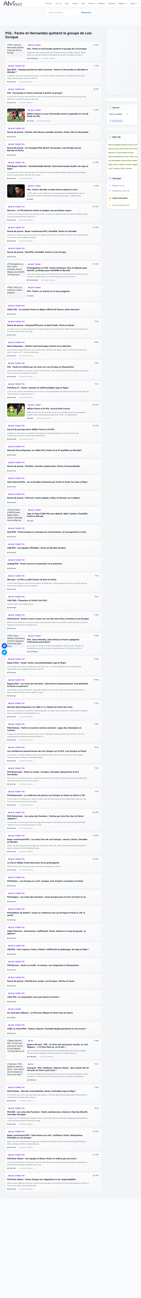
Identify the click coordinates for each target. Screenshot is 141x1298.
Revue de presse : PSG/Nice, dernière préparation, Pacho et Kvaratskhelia (43, 466)
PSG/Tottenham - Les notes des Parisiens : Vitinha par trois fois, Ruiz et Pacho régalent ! (45, 817)
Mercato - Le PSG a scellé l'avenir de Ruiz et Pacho (31, 579)
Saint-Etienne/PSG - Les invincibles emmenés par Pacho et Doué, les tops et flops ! (47, 482)
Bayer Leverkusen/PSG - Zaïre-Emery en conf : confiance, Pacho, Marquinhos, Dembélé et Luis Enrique (45, 1136)
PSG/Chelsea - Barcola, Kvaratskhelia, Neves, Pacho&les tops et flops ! (41, 1091)
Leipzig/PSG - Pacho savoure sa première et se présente (34, 563)
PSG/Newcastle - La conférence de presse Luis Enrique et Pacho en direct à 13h (46, 795)
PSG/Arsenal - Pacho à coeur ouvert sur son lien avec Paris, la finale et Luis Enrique (48, 618)
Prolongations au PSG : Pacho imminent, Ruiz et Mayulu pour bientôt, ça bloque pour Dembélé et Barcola (57, 269)
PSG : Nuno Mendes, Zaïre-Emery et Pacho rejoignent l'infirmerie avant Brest (53, 640)
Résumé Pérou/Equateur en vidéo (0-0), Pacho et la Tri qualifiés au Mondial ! (44, 450)
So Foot (31, 121)
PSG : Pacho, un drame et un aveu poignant (48, 291)
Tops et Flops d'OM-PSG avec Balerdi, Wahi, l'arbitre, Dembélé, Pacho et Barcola (57, 514)
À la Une (49, 3)
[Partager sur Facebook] (4, 645)
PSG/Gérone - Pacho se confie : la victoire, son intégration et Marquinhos (43, 965)
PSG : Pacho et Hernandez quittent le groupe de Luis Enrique (57, 48)
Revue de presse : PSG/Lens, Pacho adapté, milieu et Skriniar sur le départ (43, 497)
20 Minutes (32, 1057)
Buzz (67, 3)
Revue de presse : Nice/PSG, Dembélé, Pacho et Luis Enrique (36, 252)
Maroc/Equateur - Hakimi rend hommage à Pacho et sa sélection (39, 346)
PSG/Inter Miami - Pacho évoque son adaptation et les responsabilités (41, 1179)
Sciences (91, 3)
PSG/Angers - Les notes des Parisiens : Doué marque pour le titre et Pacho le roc (46, 897)
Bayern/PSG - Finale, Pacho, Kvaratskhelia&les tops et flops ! (36, 662)
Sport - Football (36, 45)
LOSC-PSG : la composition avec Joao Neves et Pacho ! (33, 997)
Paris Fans (12, 82)
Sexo (83, 3)
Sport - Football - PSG (17, 66)
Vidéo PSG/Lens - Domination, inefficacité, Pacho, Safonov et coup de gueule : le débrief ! (46, 932)
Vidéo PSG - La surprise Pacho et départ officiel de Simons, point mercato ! (43, 309)
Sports (133, 3)
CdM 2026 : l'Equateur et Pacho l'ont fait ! (27, 600)
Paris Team (12, 439)
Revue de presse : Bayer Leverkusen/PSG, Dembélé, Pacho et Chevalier (42, 231)
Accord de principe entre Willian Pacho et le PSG (30, 429)
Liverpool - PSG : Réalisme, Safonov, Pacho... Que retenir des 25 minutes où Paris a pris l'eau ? (58, 1069)
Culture (75, 3)
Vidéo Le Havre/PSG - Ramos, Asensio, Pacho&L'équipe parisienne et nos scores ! (46, 1028)
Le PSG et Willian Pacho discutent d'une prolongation (33, 862)
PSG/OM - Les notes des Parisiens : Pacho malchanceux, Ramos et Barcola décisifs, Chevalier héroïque (47, 1113)
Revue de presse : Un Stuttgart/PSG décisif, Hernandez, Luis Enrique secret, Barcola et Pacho (44, 149)
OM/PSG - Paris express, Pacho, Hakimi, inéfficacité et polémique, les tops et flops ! (48, 949)
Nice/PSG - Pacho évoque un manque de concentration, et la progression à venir (46, 532)
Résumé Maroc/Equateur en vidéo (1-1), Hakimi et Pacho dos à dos (39, 707)
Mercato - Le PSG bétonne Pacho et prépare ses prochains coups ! (39, 210)
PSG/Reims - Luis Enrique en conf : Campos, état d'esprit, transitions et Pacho (45, 881)
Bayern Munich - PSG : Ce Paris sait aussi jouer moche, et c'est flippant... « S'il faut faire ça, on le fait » (57, 1045)
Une (32, 1041)
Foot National (33, 58)
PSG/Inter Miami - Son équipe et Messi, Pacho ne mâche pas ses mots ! (42, 1158)
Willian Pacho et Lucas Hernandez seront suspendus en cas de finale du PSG (57, 115)
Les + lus (58, 3)
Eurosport (12, 1017)
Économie (111, 3)
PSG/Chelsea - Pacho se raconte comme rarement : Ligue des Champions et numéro (44, 729)
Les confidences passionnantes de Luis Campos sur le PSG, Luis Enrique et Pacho (46, 751)
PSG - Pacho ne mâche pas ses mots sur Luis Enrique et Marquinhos (40, 367)
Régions (122, 3)
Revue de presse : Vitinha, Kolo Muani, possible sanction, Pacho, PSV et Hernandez (47, 132)
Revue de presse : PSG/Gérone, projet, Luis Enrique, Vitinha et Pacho (40, 981)
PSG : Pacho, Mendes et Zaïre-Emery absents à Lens (52, 189)
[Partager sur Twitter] (4, 652)
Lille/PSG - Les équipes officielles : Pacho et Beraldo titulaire (36, 548)
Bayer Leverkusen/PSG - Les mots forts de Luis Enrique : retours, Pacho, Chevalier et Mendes (47, 840)
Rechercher (86, 12)
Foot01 (31, 199)
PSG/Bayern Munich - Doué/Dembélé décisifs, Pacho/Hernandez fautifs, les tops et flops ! (47, 167)
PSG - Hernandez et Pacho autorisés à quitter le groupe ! (35, 93)
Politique (101, 3)
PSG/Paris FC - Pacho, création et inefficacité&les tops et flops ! (38, 387)
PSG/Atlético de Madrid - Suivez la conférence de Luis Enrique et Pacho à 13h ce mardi (46, 914)
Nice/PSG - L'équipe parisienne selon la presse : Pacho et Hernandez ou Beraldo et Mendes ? (47, 70)
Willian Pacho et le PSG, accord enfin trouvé (48, 408)
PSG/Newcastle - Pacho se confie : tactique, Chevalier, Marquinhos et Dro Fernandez (43, 773)
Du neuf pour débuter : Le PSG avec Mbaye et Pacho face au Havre (40, 1012)
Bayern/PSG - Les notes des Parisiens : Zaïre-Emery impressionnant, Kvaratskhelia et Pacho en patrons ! (47, 684)
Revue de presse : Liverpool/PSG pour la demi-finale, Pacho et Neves (40, 325)
